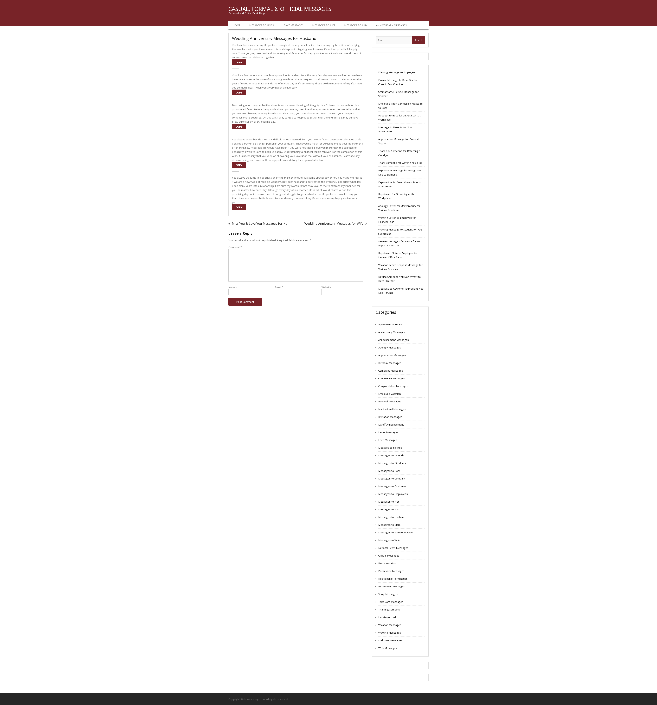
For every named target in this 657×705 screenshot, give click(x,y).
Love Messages (387, 440)
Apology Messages (389, 347)
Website (326, 287)
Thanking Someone (389, 609)
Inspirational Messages (392, 409)
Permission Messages (391, 571)
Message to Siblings (390, 447)
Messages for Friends (391, 455)
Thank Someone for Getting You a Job (400, 162)
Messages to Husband (391, 517)
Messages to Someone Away (395, 532)
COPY (238, 62)
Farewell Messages (389, 401)
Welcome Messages (390, 640)
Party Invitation (387, 563)
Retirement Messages (391, 586)
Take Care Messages (390, 601)
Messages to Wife (389, 540)
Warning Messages (389, 632)
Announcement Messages (393, 339)
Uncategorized (387, 617)
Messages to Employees (393, 494)
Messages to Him (355, 25)
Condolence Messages (391, 378)
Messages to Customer (392, 486)
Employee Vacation (389, 393)
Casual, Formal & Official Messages (279, 9)
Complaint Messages (390, 370)
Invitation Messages (390, 417)
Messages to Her (324, 25)
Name (232, 287)
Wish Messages (387, 648)
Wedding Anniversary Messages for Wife (334, 223)
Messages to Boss (261, 25)
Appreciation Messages (392, 355)
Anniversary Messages (391, 25)
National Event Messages (393, 548)
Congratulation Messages (393, 386)
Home (237, 25)
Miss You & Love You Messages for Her (260, 223)
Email (279, 287)
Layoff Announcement (391, 424)
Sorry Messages (388, 594)
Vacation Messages (389, 625)
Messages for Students (392, 463)
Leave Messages (293, 25)
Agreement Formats (390, 324)
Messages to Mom (389, 524)
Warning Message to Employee (396, 72)
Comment (235, 247)
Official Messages (388, 555)
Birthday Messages (389, 363)
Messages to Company (391, 478)
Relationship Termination (393, 578)
